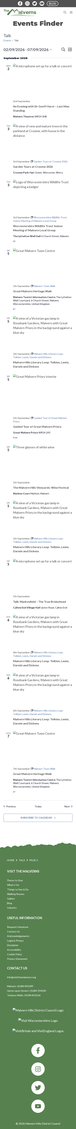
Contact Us (13, 931)
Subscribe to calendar (36, 817)
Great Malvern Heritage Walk (32, 291)
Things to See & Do (18, 889)
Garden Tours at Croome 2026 (33, 166)
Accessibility (14, 949)
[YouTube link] (38, 1106)
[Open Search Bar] (65, 12)
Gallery (11, 898)
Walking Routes (15, 893)
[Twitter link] (38, 1087)
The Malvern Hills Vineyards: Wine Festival (41, 487)
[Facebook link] (38, 1050)
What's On (13, 884)
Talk (22, 860)
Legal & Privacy (15, 940)
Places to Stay (15, 880)
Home (10, 860)
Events (7, 40)
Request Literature (17, 926)
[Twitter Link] (34, 3)
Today (38, 806)
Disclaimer (12, 945)
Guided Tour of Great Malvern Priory (37, 426)
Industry (12, 907)
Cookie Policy (14, 954)
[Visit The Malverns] (20, 12)
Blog (9, 903)
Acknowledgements (18, 936)
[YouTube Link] (42, 3)
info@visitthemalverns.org (21, 977)
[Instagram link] (38, 1069)
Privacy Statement (17, 958)
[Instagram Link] (27, 3)
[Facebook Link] (20, 3)
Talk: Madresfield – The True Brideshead (39, 601)
